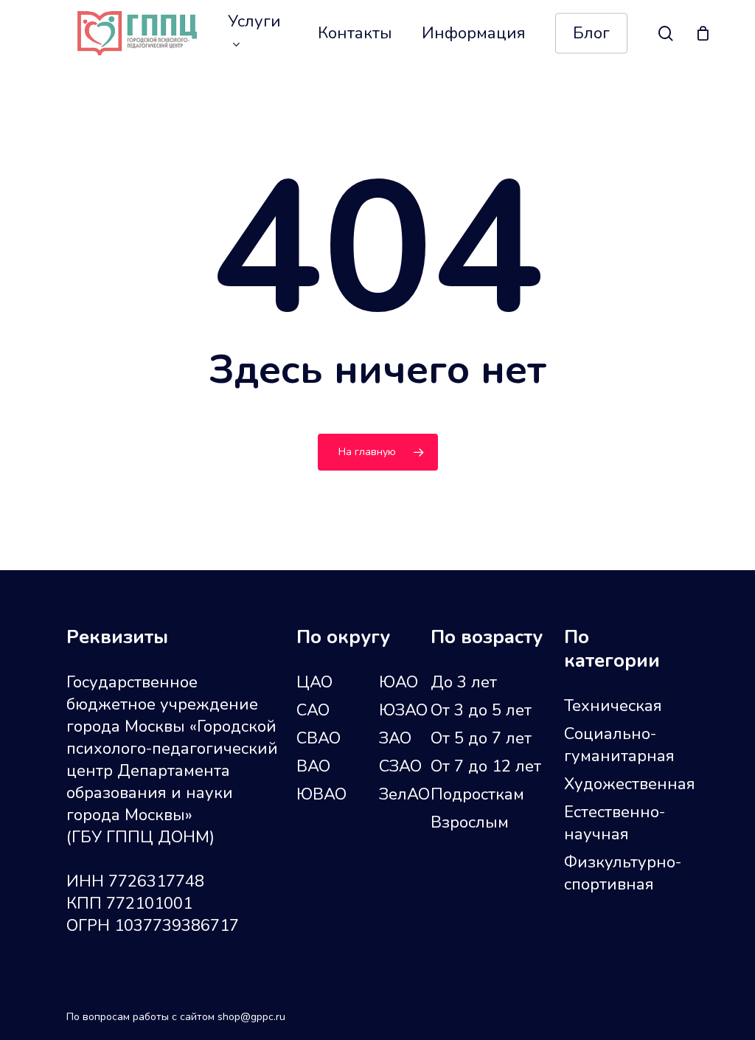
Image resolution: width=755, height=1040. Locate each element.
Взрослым (470, 822)
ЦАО (314, 682)
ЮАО (398, 682)
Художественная (625, 784)
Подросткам (477, 794)
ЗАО (395, 738)
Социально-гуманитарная (619, 745)
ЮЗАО (403, 710)
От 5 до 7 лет (481, 738)
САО (313, 710)
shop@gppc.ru (251, 1017)
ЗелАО (404, 794)
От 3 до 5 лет (481, 710)
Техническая (613, 706)
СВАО (318, 738)
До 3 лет (464, 682)
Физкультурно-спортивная (622, 873)
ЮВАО (321, 794)
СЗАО (400, 766)
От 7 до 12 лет (486, 766)
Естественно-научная (614, 823)
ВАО (313, 766)
